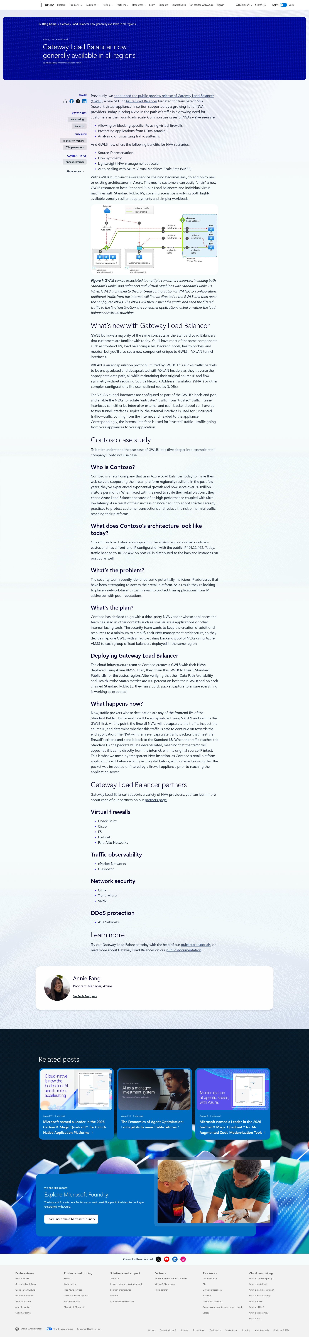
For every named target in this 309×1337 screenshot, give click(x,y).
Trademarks (215, 1330)
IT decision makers (73, 140)
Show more (74, 171)
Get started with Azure (201, 4)
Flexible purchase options (76, 1295)
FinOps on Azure (72, 1301)
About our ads (262, 1330)
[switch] (283, 5)
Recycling (246, 1330)
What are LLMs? (256, 1307)
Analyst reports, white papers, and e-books (223, 1307)
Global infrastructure (25, 1289)
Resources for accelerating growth (126, 1284)
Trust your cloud (23, 1301)
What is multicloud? (258, 1284)
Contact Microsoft (168, 1330)
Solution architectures (120, 1289)
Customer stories (23, 1312)
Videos (206, 1312)
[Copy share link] (65, 101)
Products (74, 4)
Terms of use (199, 1330)
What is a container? (258, 1312)
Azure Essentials (22, 1307)
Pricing (106, 4)
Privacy (184, 1330)
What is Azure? (22, 1278)
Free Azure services (73, 1289)
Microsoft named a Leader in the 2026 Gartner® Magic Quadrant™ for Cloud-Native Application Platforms (74, 1126)
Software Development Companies (170, 1278)
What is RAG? (255, 1318)
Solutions (91, 4)
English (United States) (31, 1328)
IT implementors (74, 147)
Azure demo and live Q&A (122, 1301)
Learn (152, 4)
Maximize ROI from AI (74, 1307)
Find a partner (161, 1289)
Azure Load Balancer (141, 101)
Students (207, 1295)
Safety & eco (231, 1330)
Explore (61, 4)
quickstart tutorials (196, 945)
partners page (156, 800)
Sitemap (151, 1330)
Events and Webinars (212, 1301)
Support (163, 4)
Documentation (210, 1278)
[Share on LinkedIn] (84, 101)
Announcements (75, 161)
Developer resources (212, 1289)
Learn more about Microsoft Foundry (71, 1219)
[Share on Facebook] (71, 101)
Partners (121, 4)
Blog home (49, 24)
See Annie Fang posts (85, 996)
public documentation (183, 950)
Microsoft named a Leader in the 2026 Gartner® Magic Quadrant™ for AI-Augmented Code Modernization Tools (231, 1126)
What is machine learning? (261, 1289)
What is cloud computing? (261, 1278)
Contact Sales (178, 4)
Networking (77, 119)
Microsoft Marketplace (164, 1284)
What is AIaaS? (256, 1301)
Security (79, 126)
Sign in (220, 4)
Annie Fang (51, 62)
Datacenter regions (24, 1295)
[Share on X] (78, 101)
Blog (205, 1284)
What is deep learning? (260, 1295)
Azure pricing (70, 1284)
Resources (137, 4)
